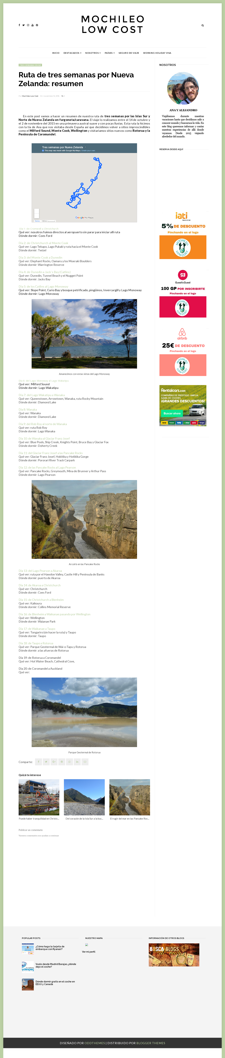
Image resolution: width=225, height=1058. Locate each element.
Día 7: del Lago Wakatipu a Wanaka (42, 395)
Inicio (56, 53)
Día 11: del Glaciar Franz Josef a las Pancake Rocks (51, 453)
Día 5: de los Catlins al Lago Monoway (43, 286)
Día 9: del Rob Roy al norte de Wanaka (43, 424)
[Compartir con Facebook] (38, 761)
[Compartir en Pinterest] (85, 761)
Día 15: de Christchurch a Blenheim (41, 599)
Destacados (71, 53)
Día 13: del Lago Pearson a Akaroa (40, 570)
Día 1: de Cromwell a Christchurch (38, 228)
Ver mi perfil (88, 951)
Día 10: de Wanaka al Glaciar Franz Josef (44, 438)
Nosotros (92, 53)
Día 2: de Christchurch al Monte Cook (43, 243)
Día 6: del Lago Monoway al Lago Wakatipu (44, 380)
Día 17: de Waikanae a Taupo (37, 628)
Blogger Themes (150, 1043)
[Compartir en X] (46, 761)
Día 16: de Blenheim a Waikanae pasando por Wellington (54, 614)
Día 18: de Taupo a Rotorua (36, 643)
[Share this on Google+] (54, 761)
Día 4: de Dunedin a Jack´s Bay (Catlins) (45, 272)
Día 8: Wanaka (28, 409)
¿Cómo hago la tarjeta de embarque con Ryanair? (50, 947)
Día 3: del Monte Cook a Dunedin (40, 257)
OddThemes (94, 1043)
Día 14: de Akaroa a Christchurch (40, 585)
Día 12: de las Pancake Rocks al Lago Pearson (47, 467)
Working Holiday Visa (157, 53)
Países (109, 53)
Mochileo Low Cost (30, 96)
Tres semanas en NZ (30, 65)
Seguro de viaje (129, 53)
